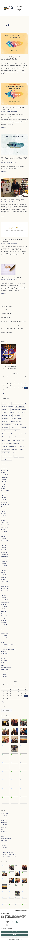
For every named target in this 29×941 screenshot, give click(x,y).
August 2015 (4, 606)
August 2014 (4, 624)
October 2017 (4, 561)
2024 (9, 403)
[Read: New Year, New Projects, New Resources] (14, 229)
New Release (5, 436)
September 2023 (5, 479)
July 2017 (3, 568)
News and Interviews (6, 667)
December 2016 (5, 584)
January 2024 (4, 474)
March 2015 (4, 613)
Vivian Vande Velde (7, 456)
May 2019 (3, 536)
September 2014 (5, 622)
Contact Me (4, 651)
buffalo (24, 409)
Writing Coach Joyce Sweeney (11, 277)
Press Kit (5, 637)
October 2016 (4, 588)
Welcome (3, 674)
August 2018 (4, 543)
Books (2, 642)
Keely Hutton (5, 427)
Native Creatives (15, 433)
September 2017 (5, 563)
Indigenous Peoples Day (7, 424)
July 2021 (3, 495)
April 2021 (3, 499)
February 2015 (4, 615)
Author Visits (4, 640)
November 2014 (5, 620)
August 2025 (4, 468)
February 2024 (4, 472)
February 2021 (4, 502)
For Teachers (4, 662)
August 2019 (4, 531)
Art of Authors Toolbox (7, 406)
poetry (20, 436)
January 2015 (4, 618)
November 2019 (5, 527)
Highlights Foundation (16, 421)
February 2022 (4, 488)
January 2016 (4, 599)
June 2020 (3, 511)
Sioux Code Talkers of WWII (9, 446)
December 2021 (5, 490)
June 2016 (3, 595)
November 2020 (5, 504)
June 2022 (3, 486)
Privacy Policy (4, 669)
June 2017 (3, 570)
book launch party (16, 409)
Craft (12, 61)
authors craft (5, 409)
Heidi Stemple (5, 421)
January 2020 (4, 522)
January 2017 (4, 581)
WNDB (21, 456)
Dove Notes (5, 418)
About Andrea (4, 633)
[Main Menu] (26, 8)
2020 (4, 403)
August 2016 (4, 593)
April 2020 (3, 515)
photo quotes (13, 436)
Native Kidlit (23, 433)
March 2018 (4, 549)
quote (3, 440)
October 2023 (4, 477)
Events (3, 658)
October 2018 (4, 540)
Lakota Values (14, 427)
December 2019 (5, 524)
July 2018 (3, 545)
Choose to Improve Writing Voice (12, 200)
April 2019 (3, 538)
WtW (9, 459)
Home (2, 665)
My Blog (5, 676)
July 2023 (3, 481)
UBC (13, 452)
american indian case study (19, 403)
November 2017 (5, 559)
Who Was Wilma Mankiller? (9, 649)
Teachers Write (5, 452)
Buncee (4, 412)
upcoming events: (18, 309)
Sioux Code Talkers (18, 440)
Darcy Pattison (17, 415)
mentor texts (23, 427)
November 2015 (5, 604)
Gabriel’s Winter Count (8, 644)
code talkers (11, 412)
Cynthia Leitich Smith (7, 415)
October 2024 (4, 470)
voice (16, 456)
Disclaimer (3, 656)
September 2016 (5, 590)
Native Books (5, 433)
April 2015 (3, 611)
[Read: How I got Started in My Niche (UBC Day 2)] (14, 144)
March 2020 (4, 518)
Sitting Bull (21, 446)
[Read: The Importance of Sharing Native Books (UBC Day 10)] (14, 94)
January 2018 (4, 554)
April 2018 (3, 547)
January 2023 (4, 484)
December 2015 (5, 602)
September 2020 (5, 506)
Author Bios (5, 635)
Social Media (4, 672)
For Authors (4, 660)
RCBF (9, 440)
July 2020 (3, 509)
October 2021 (4, 493)
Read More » (4, 76)
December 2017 (5, 556)
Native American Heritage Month (10, 430)
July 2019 (3, 534)
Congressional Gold (21, 412)
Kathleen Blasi (18, 424)
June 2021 (3, 497)
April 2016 (3, 597)
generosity (13, 418)
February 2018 (4, 552)
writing (4, 459)
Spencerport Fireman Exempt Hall (9, 449)
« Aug (2, 393)
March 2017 (4, 577)
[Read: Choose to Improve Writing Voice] (14, 187)
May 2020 (3, 513)
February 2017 (4, 579)
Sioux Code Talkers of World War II (10, 443)
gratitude (20, 418)
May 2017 (3, 572)
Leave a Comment (5, 61)
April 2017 (3, 574)
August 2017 (4, 565)
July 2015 (3, 608)
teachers (21, 449)
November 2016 (5, 586)
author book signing (20, 406)
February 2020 (4, 520)
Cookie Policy (4, 653)
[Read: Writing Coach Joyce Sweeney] (8, 269)
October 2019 (4, 529)
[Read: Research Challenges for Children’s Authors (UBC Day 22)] (14, 43)
